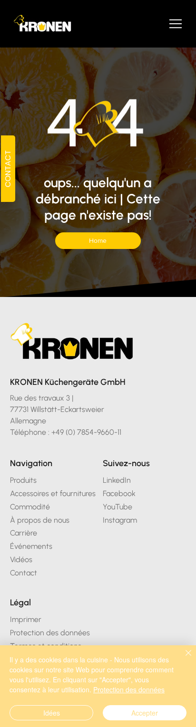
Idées (51, 712)
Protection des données (129, 689)
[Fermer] (182, 658)
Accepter (144, 712)
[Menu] (176, 23)
